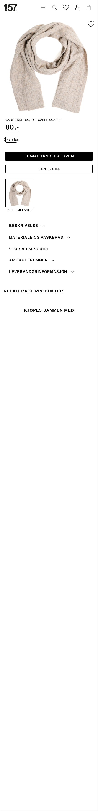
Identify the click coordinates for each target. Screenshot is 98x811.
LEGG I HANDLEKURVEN (49, 156)
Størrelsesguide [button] (29, 249)
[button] (43, 7)
